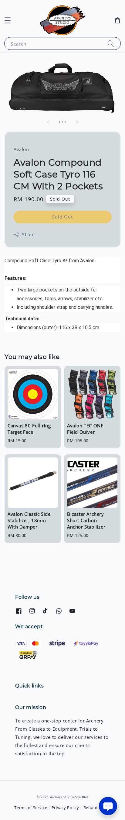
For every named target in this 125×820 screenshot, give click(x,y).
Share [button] (28, 234)
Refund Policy (97, 807)
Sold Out (62, 217)
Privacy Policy (65, 807)
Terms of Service (30, 807)
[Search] (110, 43)
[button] (7, 20)
